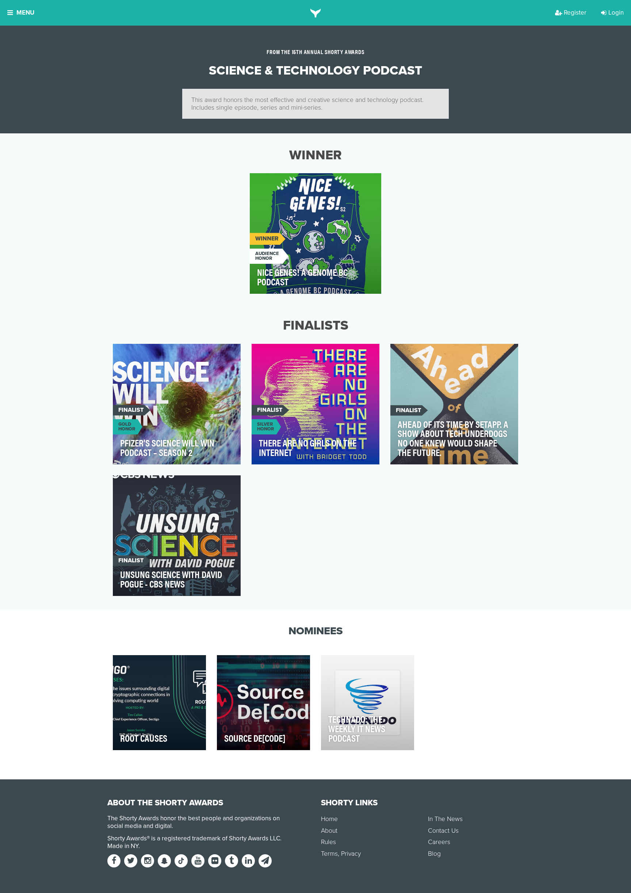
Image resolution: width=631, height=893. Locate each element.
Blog (434, 854)
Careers (439, 842)
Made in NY (122, 846)
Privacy (351, 854)
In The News (445, 819)
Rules (328, 842)
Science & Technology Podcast (300, 183)
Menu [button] (25, 12)
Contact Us (443, 831)
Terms (329, 854)
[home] (316, 13)
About (329, 831)
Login (616, 12)
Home (329, 819)
